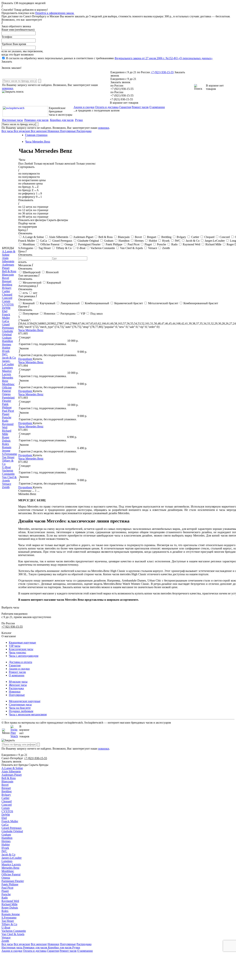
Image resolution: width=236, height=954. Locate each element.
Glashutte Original (12, 831)
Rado (4, 897)
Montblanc (7, 871)
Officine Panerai (10, 874)
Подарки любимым (21, 711)
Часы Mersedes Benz (30, 330)
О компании (157, 107)
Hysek (5, 847)
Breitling (6, 791)
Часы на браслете (20, 707)
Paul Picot (7, 887)
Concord (6, 804)
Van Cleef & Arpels (12, 934)
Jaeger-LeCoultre (11, 857)
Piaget (5, 891)
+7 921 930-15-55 (12, 626)
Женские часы (18, 684)
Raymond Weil (10, 901)
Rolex (4, 910)
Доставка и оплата (20, 662)
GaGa (4, 824)
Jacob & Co (8, 854)
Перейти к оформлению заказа (54, 13)
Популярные (17, 694)
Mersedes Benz (10, 867)
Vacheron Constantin (13, 930)
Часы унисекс (17, 652)
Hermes (6, 841)
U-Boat (5, 927)
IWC (4, 851)
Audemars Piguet (11, 774)
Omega (5, 877)
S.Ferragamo (8, 917)
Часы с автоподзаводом (23, 655)
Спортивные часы (20, 704)
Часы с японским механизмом (28, 714)
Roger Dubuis (9, 907)
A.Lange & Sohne (12, 768)
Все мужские (22, 944)
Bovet (4, 784)
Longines (6, 861)
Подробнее (25, 358)
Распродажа (16, 688)
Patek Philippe (9, 884)
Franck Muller (9, 821)
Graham (6, 834)
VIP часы (14, 645)
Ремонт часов (140, 107)
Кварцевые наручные (22, 642)
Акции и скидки (84, 107)
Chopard (6, 801)
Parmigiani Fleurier (12, 881)
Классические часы (21, 649)
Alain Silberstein (11, 771)
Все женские (39, 944)
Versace (6, 937)
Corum (5, 808)
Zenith (5, 940)
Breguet (6, 788)
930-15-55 (162, 72)
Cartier (5, 798)
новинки (7, 88)
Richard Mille (9, 904)
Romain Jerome (10, 914)
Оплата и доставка (107, 107)
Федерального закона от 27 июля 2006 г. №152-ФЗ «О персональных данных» (163, 58)
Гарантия (125, 107)
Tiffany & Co (9, 924)
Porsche (6, 894)
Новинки (14, 691)
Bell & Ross (8, 778)
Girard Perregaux (11, 827)
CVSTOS (7, 811)
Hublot (5, 844)
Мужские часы (18, 681)
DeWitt (5, 814)
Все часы (7, 944)
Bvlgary (6, 794)
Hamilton (6, 837)
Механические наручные (24, 701)
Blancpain (7, 781)
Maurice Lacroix (11, 864)
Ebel (4, 818)
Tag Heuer (7, 920)
